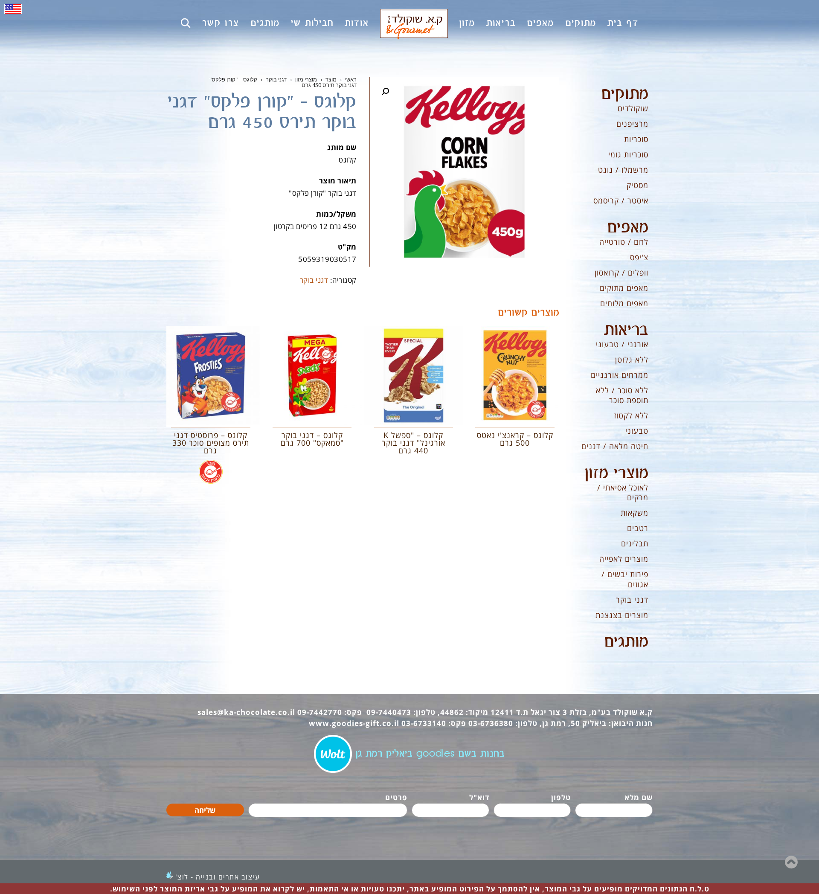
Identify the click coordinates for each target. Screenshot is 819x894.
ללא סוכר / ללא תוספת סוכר (622, 395)
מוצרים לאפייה (623, 559)
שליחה (205, 810)
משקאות (634, 513)
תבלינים (634, 543)
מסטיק (637, 185)
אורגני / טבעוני (622, 344)
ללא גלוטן (631, 359)
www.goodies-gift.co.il (354, 723)
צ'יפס (639, 257)
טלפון (561, 797)
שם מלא (638, 797)
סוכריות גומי (628, 154)
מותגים (626, 642)
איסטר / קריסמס (620, 200)
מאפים (627, 228)
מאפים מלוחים (624, 303)
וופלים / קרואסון (621, 272)
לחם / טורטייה (623, 242)
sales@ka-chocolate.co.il (246, 712)
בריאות (626, 330)
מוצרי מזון (616, 473)
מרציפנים (632, 124)
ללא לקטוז (631, 415)
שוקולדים (633, 108)
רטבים (637, 528)
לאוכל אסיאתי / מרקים (622, 492)
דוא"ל (479, 797)
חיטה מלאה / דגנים (614, 446)
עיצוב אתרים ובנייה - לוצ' (217, 877)
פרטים (396, 797)
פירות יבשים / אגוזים (624, 579)
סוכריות (636, 139)
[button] (385, 91)
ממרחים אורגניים (619, 375)
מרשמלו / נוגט (623, 170)
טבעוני (636, 431)
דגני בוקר (314, 280)
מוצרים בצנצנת (621, 615)
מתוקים (624, 94)
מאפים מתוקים (624, 288)
